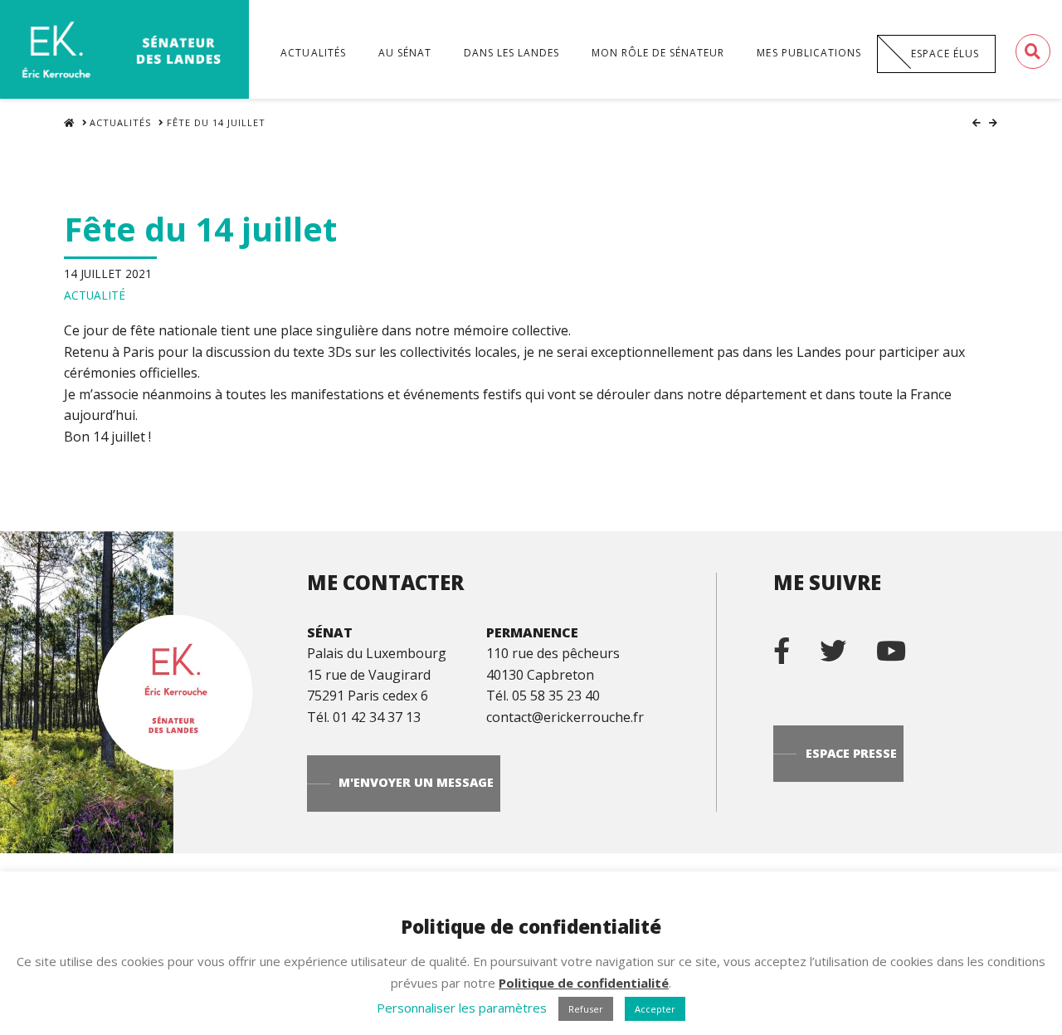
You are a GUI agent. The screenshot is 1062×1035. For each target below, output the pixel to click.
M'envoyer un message (416, 782)
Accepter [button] (655, 1009)
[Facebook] (794, 644)
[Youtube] (904, 644)
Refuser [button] (585, 1009)
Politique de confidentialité (584, 982)
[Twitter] (846, 644)
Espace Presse (851, 753)
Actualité (94, 295)
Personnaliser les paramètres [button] (462, 1007)
